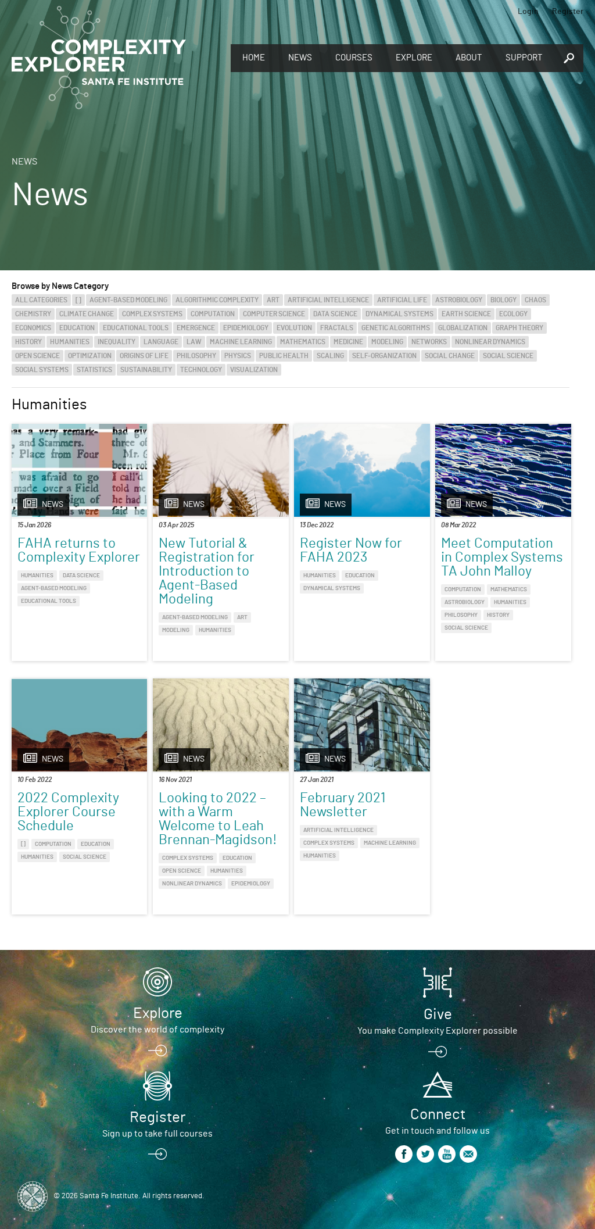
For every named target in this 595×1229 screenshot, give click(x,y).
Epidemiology (245, 327)
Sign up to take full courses (157, 1133)
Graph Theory (519, 327)
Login (528, 12)
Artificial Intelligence (328, 299)
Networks (429, 341)
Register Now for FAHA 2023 (351, 551)
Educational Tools (136, 327)
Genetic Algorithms (395, 327)
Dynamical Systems (399, 313)
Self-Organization (384, 355)
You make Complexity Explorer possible (437, 1030)
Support (524, 57)
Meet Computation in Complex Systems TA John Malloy (502, 557)
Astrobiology (458, 299)
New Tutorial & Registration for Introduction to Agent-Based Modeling (207, 571)
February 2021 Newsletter (342, 805)
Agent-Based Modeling (128, 299)
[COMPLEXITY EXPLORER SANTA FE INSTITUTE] (99, 58)
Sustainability (146, 369)
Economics (33, 327)
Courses (353, 57)
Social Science (508, 355)
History (28, 341)
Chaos (535, 299)
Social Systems (42, 369)
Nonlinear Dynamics (490, 341)
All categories (41, 299)
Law (194, 341)
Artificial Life (402, 299)
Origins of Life (144, 355)
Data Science (335, 313)
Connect (437, 1114)
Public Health (284, 355)
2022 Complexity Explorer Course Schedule (68, 812)
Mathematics (302, 341)
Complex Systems (152, 313)
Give (438, 1014)
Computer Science (274, 313)
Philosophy (196, 355)
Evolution (294, 327)
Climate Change (86, 313)
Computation (213, 313)
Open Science (37, 355)
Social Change (450, 355)
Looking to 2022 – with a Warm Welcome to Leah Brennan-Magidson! (218, 819)
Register (567, 12)
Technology (201, 369)
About (469, 57)
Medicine (348, 341)
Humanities (69, 341)
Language (161, 341)
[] (78, 299)
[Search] (568, 58)
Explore (414, 57)
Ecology (513, 313)
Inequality (116, 341)
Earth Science (466, 313)
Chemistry (33, 313)
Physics (237, 355)
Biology (503, 299)
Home (253, 57)
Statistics (94, 369)
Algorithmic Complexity (217, 299)
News (300, 57)
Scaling (330, 355)
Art (273, 299)
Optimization (90, 355)
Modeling (387, 341)
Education (77, 327)
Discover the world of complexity (157, 1029)
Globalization (463, 327)
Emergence (196, 327)
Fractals (336, 327)
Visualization (254, 369)
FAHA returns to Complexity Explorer (78, 551)
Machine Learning (241, 341)
